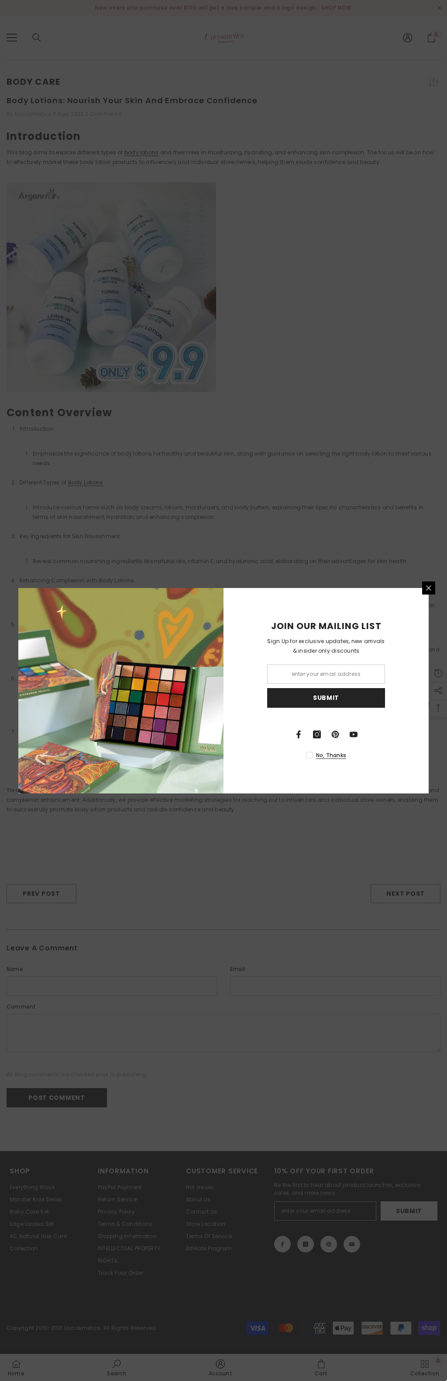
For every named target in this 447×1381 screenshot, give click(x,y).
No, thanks (331, 755)
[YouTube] (353, 734)
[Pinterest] (335, 734)
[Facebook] (298, 734)
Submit (326, 697)
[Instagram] (317, 734)
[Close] (428, 588)
